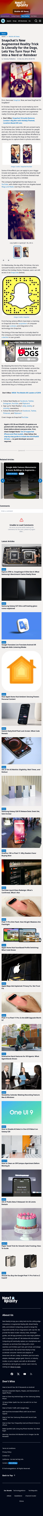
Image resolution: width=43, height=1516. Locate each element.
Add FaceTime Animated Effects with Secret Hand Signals (19, 1413)
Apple (9, 21)
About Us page (15, 1367)
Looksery (13, 326)
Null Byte (34, 16)
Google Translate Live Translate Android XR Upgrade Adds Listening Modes (19, 646)
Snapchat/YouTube (26, 167)
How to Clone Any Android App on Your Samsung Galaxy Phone (21, 1398)
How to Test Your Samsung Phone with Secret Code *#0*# (19, 1418)
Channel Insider (30, 1496)
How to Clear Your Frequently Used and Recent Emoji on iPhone (21, 1424)
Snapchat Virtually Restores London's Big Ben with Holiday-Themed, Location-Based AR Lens (19, 120)
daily (24, 406)
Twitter (30, 401)
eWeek (9, 1496)
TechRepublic (33, 1490)
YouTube (5, 184)
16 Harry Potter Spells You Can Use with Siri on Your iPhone (19, 1403)
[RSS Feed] (31, 1374)
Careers (9, 1463)
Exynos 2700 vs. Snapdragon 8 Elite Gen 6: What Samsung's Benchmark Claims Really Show (20, 573)
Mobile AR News (21, 11)
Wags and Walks (8, 187)
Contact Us (6, 1456)
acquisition (23, 323)
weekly (29, 406)
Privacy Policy (6, 1452)
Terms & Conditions (9, 1448)
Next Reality (25, 16)
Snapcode (14, 272)
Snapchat (26, 317)
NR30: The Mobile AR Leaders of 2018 (26, 393)
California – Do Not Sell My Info (12, 1459)
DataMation (18, 1496)
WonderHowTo (5, 16)
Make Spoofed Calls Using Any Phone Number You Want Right (21, 1430)
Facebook (24, 401)
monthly (6, 408)
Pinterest (6, 413)
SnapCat (17, 100)
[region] (21, 155)
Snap (14, 21)
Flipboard (26, 403)
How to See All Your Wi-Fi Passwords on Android (18, 1387)
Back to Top (7, 1475)
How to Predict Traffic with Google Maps (15, 1408)
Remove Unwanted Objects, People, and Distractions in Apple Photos (20, 1392)
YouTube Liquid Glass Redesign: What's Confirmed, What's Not (17, 891)
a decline (5, 337)
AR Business (22, 21)
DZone (21, 1501)
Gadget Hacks (15, 16)
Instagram (7, 403)
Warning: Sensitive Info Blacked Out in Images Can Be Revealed (20, 1435)
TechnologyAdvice (19, 1490)
